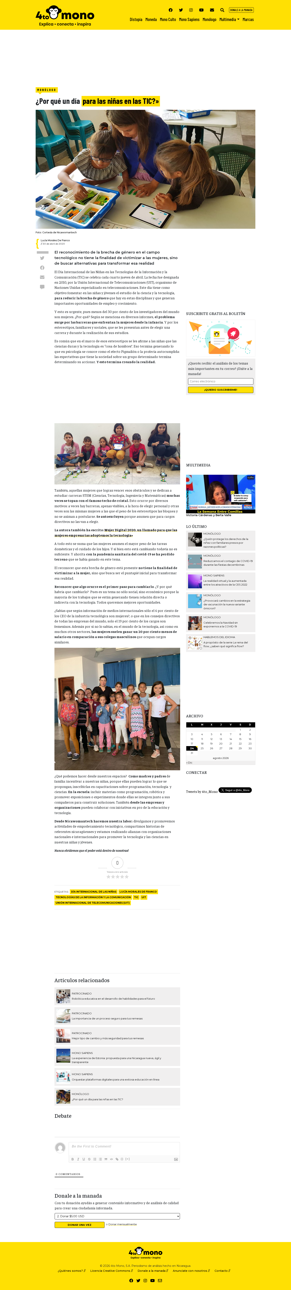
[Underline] (84, 1159)
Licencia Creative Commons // (111, 1271)
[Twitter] (181, 10)
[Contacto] (212, 10)
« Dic (189, 762)
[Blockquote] (106, 1159)
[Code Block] (111, 1159)
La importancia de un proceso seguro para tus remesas (107, 1018)
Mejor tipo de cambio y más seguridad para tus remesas (108, 1038)
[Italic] (78, 1159)
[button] (222, 10)
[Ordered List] (95, 1159)
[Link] (117, 1159)
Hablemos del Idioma (219, 637)
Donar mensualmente (122, 1224)
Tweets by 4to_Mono (202, 791)
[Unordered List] (100, 1159)
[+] (128, 1158)
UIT (144, 897)
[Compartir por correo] (42, 277)
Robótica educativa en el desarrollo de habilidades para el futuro (113, 998)
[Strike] (89, 1159)
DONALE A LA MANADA (241, 10)
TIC (136, 897)
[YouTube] (201, 10)
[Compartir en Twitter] (42, 258)
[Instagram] (191, 10)
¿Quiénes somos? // (72, 1271)
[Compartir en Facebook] (42, 267)
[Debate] (42, 287)
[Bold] (72, 1159)
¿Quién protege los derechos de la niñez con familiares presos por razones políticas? (226, 542)
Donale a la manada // (153, 1271)
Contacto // (222, 1271)
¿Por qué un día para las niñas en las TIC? (97, 1099)
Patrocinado (82, 993)
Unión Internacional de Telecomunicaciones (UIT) (93, 902)
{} (122, 1158)
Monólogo (46, 90)
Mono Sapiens (82, 1053)
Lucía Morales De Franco (138, 891)
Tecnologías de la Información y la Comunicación (93, 897)
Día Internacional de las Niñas (93, 891)
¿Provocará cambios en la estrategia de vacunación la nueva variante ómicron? (227, 604)
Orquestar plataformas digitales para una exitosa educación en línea (115, 1079)
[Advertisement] (119, 57)
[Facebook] (171, 10)
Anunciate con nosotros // (191, 1271)
